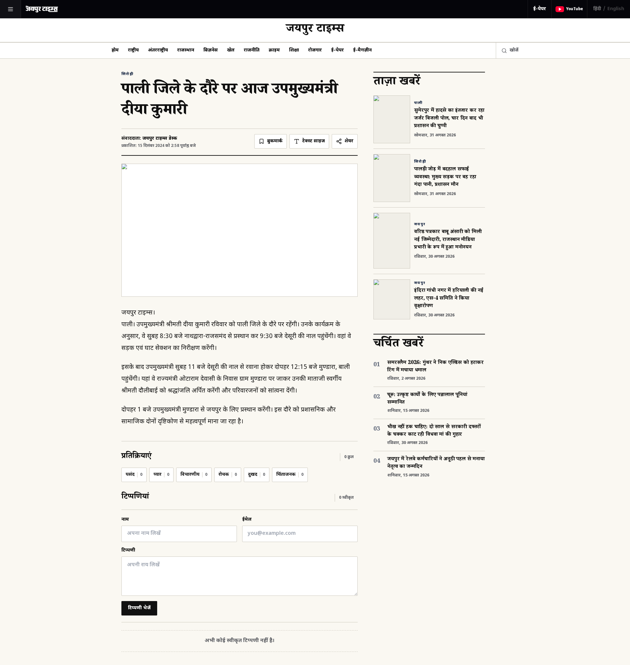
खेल (231, 50)
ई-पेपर (539, 9)
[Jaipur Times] (41, 9)
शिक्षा (294, 50)
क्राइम (274, 50)
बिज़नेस (210, 50)
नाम (125, 519)
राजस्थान (185, 50)
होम (115, 50)
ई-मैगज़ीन (362, 50)
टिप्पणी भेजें (139, 608)
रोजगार (315, 50)
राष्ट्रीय (133, 50)
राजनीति (252, 50)
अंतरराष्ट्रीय (158, 50)
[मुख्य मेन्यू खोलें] (10, 9)
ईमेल (247, 519)
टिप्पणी (128, 550)
